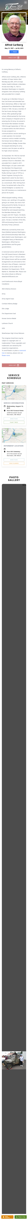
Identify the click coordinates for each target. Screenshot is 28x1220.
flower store (6, 355)
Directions (14, 419)
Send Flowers (14, 463)
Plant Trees (14, 422)
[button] (14, 391)
